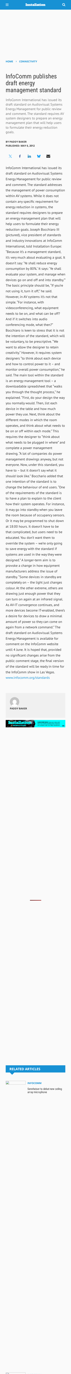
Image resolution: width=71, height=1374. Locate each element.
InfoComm (34, 1083)
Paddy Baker (18, 141)
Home (9, 61)
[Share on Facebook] (20, 156)
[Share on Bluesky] (39, 156)
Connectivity (28, 61)
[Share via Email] (48, 156)
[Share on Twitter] (10, 156)
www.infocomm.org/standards (28, 677)
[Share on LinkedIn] (29, 156)
